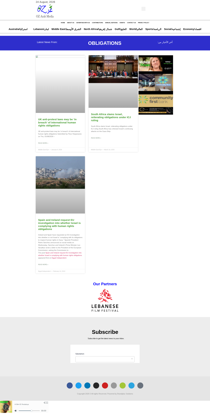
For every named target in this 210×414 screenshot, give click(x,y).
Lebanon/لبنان (41, 29)
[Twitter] (78, 385)
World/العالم (136, 29)
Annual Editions (111, 22)
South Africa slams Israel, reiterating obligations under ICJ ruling (111, 117)
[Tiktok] (140, 385)
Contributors (97, 22)
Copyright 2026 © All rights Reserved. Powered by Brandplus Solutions (105, 394)
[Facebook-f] (70, 385)
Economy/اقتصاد (192, 29)
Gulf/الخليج (121, 29)
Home (63, 22)
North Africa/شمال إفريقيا (98, 29)
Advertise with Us (83, 22)
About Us (70, 22)
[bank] (156, 113)
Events (122, 22)
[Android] (123, 385)
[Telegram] (131, 385)
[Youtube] (105, 385)
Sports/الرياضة (153, 29)
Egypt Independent (59, 258)
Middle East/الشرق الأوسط (66, 29)
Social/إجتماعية (172, 29)
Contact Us (131, 22)
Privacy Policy (143, 22)
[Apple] (114, 385)
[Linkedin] (87, 385)
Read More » (43, 143)
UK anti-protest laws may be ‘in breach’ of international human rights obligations (57, 122)
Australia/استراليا (18, 29)
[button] (143, 9)
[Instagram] (96, 385)
